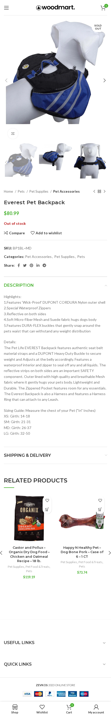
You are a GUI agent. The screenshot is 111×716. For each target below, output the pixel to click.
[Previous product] (94, 191)
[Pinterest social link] (31, 265)
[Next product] (104, 191)
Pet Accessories (66, 191)
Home (9, 191)
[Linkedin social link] (38, 265)
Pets (21, 191)
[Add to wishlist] (47, 500)
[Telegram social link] (44, 265)
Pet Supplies (39, 191)
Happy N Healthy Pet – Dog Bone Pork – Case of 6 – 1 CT (82, 552)
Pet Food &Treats (38, 567)
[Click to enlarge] (13, 133)
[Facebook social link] (18, 265)
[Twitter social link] (24, 265)
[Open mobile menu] (6, 8)
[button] (47, 509)
